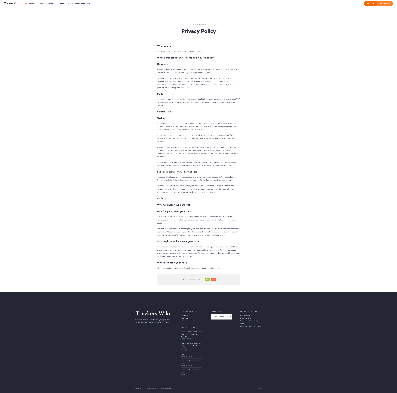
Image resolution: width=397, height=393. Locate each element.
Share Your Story (246, 318)
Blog (88, 3)
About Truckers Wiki (76, 3)
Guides (62, 3)
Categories (50, 3)
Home (42, 3)
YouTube (184, 321)
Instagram (184, 318)
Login (371, 3)
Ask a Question (245, 315)
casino (183, 354)
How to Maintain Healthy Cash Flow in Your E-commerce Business (191, 334)
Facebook (184, 315)
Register (385, 3)
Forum (259, 388)
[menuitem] (51, 3)
